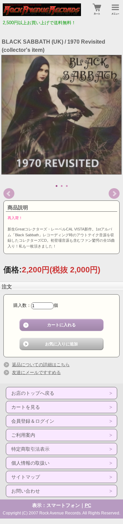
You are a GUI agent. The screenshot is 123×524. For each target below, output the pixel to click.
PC (88, 505)
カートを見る (25, 407)
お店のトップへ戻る (32, 393)
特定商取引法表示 (30, 449)
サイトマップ (25, 477)
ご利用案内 (23, 435)
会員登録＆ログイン (32, 421)
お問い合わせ (25, 491)
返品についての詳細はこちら (41, 364)
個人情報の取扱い (30, 463)
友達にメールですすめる (36, 372)
